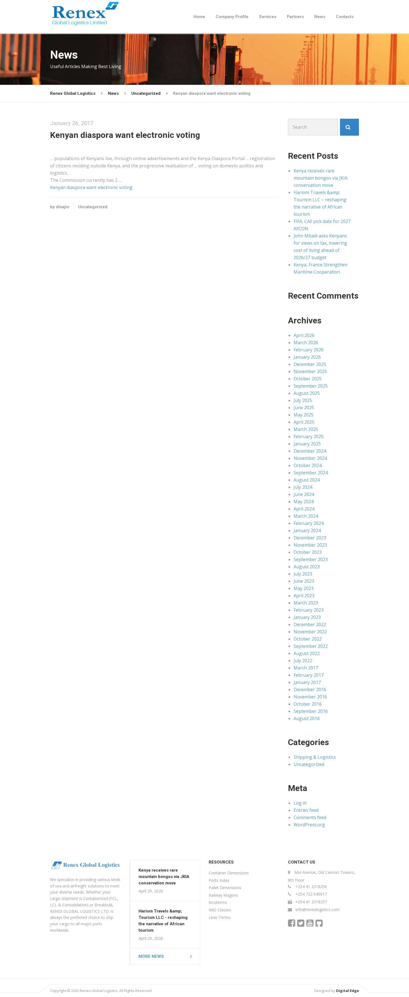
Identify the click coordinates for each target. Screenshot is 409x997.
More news (151, 956)
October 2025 (308, 379)
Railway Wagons (223, 895)
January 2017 (307, 682)
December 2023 (310, 538)
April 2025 (304, 422)
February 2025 (309, 436)
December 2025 (310, 364)
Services (267, 16)
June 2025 (304, 408)
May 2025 (304, 415)
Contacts (345, 16)
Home (199, 16)
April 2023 (304, 595)
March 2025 (306, 429)
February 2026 (309, 350)
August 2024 (307, 480)
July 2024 (303, 487)
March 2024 (306, 516)
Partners (295, 16)
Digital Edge (347, 990)
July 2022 (303, 661)
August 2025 (307, 393)
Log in (300, 803)
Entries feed (306, 810)
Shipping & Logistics (315, 757)
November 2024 (310, 458)
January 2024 (307, 530)
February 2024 (309, 523)
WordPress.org (309, 825)
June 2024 (304, 494)
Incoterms (218, 902)
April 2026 (304, 335)
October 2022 (308, 639)
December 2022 (310, 624)
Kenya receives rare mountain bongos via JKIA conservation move (321, 178)
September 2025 (311, 386)
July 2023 (303, 574)
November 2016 (310, 697)
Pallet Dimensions (225, 887)
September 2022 (311, 646)
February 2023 (309, 610)
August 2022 (307, 653)
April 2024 (304, 509)
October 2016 (308, 704)
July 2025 (303, 400)
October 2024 (308, 465)
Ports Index (219, 880)
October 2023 (308, 552)
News (319, 16)
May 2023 (304, 588)
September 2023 (311, 559)
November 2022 (310, 632)
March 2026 (306, 342)
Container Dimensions (229, 873)
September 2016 (311, 711)
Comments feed (310, 817)
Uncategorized (92, 206)
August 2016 (307, 718)
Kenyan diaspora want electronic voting (91, 187)
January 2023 (307, 617)
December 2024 (310, 451)
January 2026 (307, 357)
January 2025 (307, 444)
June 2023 (304, 581)
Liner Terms (219, 917)
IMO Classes (220, 909)
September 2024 (311, 473)
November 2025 (310, 371)
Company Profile (232, 16)
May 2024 (304, 501)
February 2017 (309, 675)
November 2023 (310, 545)
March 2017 (306, 668)
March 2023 (306, 603)
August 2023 (307, 567)
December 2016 (310, 689)
